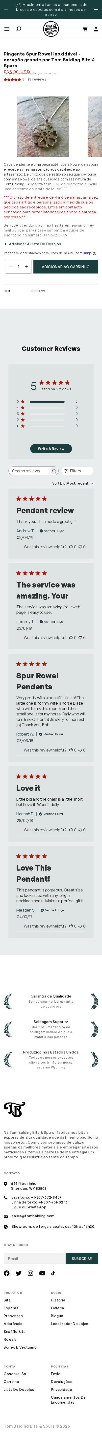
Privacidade (61, 1389)
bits (7, 1300)
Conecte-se (15, 1374)
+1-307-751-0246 (53, 1202)
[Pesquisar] (18, 29)
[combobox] (73, 483)
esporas (11, 1308)
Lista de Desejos (19, 1389)
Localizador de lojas (69, 1324)
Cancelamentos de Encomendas (68, 1399)
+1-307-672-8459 (46, 1197)
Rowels (10, 1339)
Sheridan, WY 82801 (28, 1188)
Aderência (13, 1324)
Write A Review (51, 449)
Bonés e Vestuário (20, 1347)
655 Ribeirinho (24, 1183)
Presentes (13, 1316)
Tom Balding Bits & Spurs (29, 1426)
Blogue (57, 1316)
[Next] (96, 9)
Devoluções (62, 1382)
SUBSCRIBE (82, 1259)
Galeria (57, 1308)
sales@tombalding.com (33, 1216)
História (58, 1300)
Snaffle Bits (15, 1331)
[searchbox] (29, 471)
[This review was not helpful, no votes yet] (80, 546)
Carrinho (11, 1382)
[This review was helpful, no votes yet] (71, 546)
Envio (7, 73)
